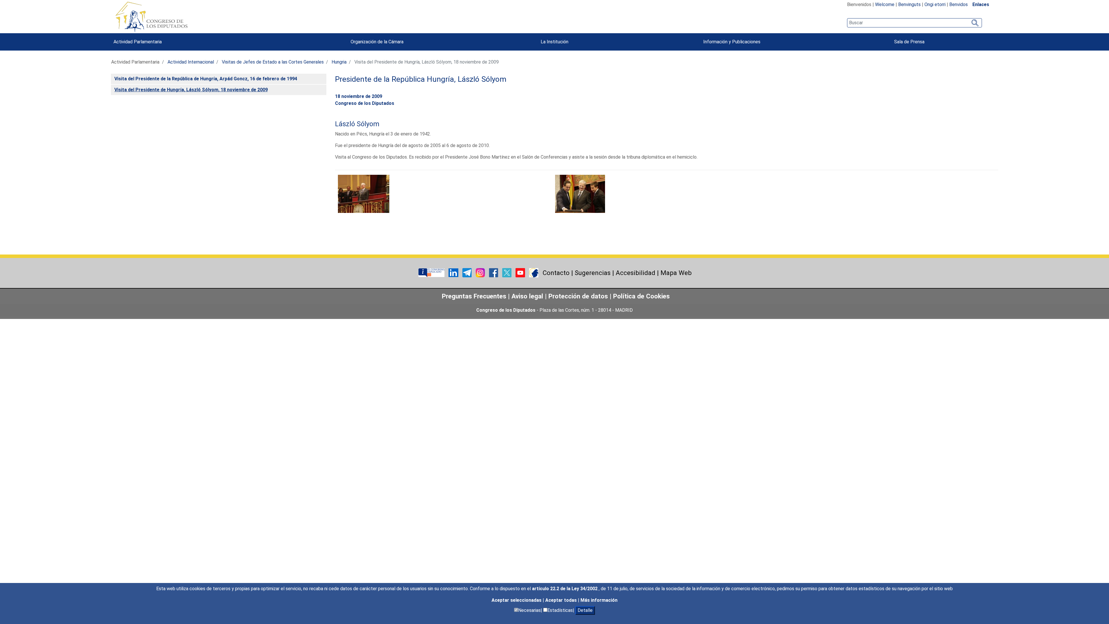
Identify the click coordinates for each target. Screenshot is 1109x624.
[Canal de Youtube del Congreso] (521, 272)
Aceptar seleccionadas (517, 600)
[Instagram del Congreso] (480, 272)
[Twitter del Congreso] (507, 272)
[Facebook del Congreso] (494, 272)
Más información (598, 600)
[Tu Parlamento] (432, 272)
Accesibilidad (635, 272)
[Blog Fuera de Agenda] (534, 272)
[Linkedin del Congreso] (454, 272)
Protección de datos (578, 296)
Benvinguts (909, 4)
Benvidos (958, 4)
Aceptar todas (561, 600)
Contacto (556, 272)
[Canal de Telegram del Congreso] (467, 272)
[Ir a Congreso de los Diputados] (151, 17)
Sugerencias (593, 272)
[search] (914, 22)
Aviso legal (528, 296)
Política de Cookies (641, 296)
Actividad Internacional (191, 62)
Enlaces (980, 4)
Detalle (585, 610)
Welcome (884, 4)
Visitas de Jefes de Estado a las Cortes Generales (273, 62)
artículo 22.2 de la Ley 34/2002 (565, 588)
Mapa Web (676, 272)
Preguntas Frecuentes (474, 296)
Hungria (339, 62)
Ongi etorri (935, 4)
